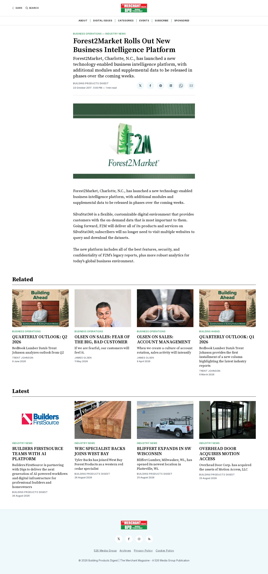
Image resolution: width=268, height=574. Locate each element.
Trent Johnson (22, 357)
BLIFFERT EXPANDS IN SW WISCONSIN (164, 451)
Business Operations (87, 33)
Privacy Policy (143, 550)
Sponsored (181, 20)
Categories (125, 20)
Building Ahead (209, 331)
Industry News (115, 33)
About (83, 20)
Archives (125, 550)
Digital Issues (102, 20)
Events (144, 20)
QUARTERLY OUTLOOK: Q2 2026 (39, 339)
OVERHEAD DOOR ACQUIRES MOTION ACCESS (219, 454)
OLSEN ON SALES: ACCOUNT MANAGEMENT (164, 339)
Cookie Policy (165, 550)
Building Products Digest (91, 83)
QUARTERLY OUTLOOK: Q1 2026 (226, 339)
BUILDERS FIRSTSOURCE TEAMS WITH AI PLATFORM (37, 454)
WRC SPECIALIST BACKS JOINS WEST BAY (100, 451)
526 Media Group (105, 550)
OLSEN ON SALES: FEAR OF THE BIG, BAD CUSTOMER (102, 339)
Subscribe (161, 20)
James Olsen (83, 357)
